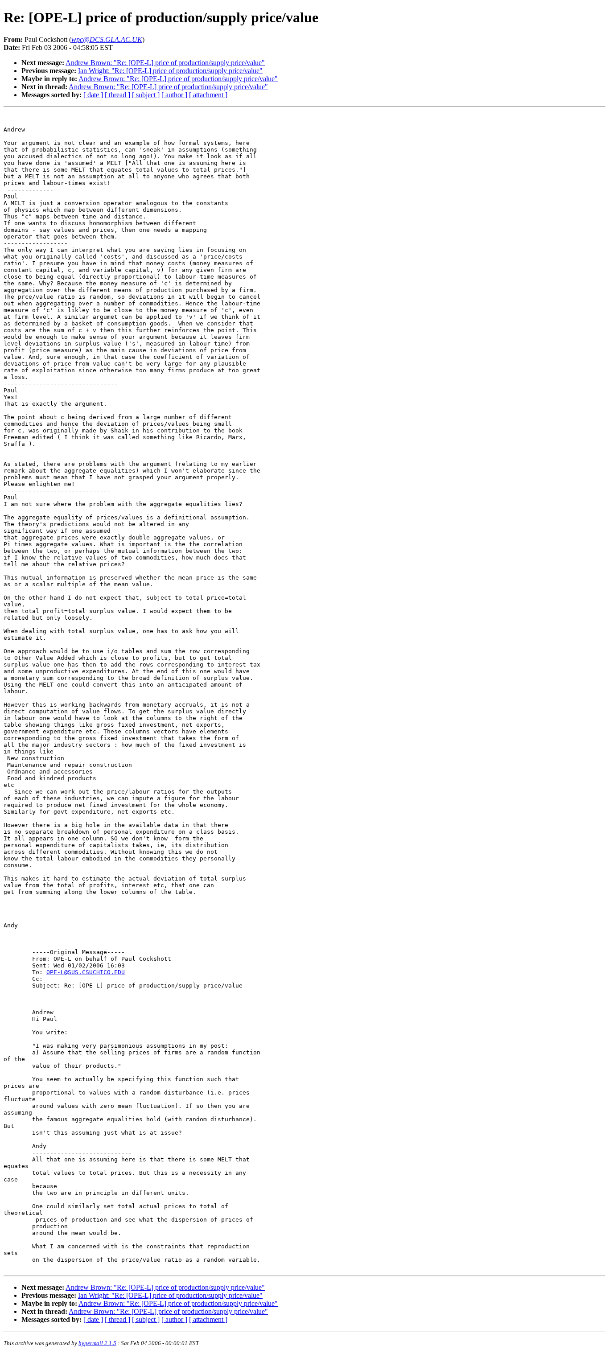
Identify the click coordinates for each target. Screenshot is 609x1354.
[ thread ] (117, 95)
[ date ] (93, 95)
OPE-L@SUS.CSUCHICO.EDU (85, 972)
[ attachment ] (208, 95)
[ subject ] (146, 95)
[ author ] (174, 95)
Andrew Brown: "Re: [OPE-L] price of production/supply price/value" (165, 62)
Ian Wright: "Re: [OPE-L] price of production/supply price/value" (170, 70)
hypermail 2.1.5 (97, 1343)
